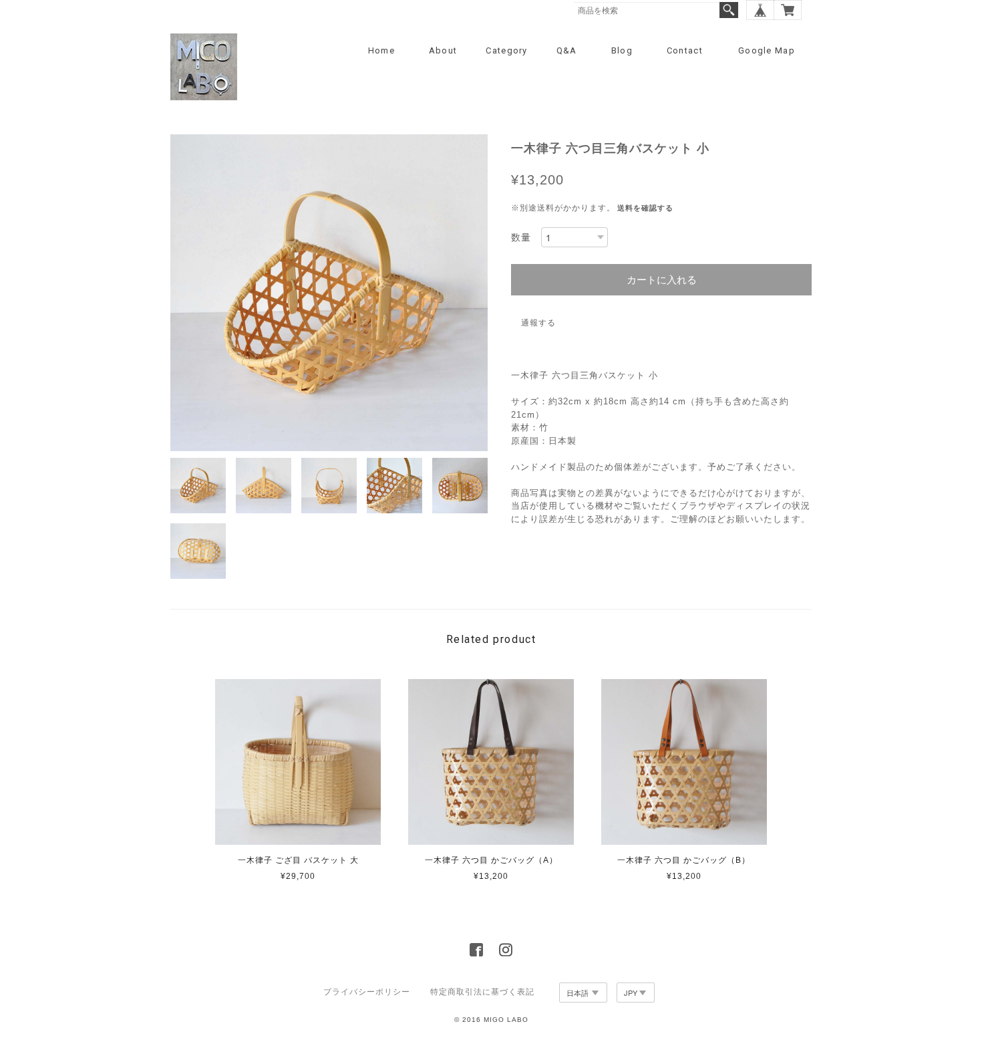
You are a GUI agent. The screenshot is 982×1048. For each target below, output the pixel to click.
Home (381, 50)
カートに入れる (662, 279)
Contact (685, 50)
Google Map (766, 50)
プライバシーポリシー (366, 992)
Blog (622, 50)
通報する (538, 323)
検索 (728, 10)
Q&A (566, 50)
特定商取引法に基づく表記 (482, 992)
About (443, 50)
